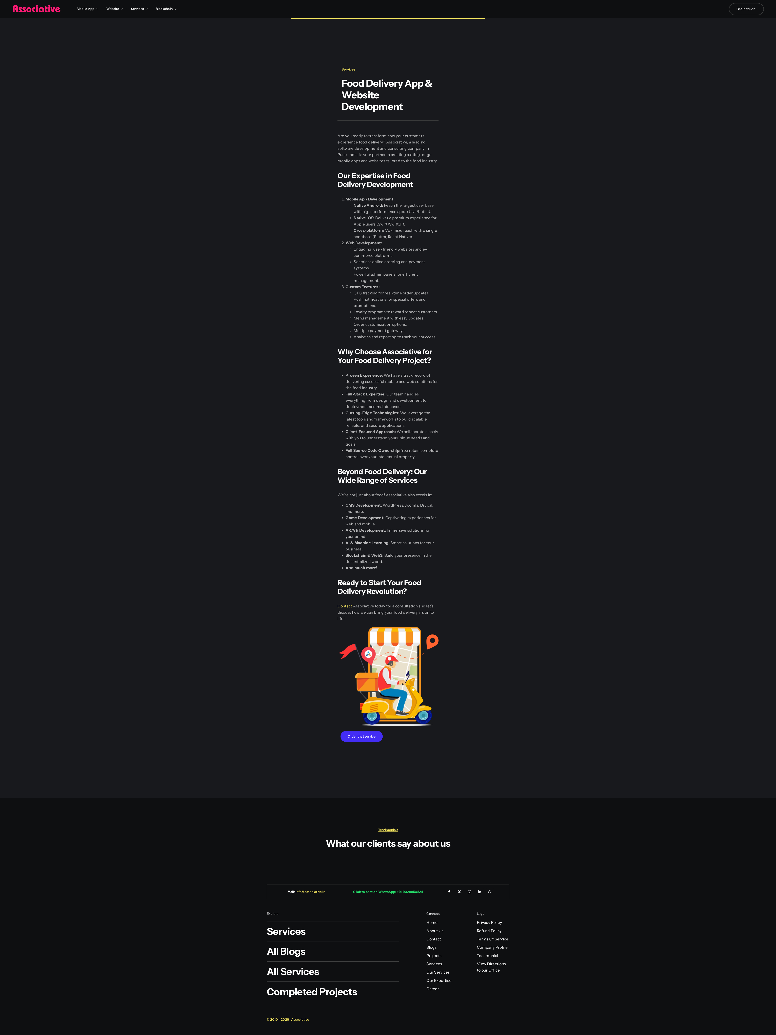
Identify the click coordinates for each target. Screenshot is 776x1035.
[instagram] (470, 891)
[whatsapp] (490, 891)
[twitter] (459, 891)
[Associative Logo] (36, 6)
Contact (344, 606)
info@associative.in (310, 892)
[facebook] (449, 891)
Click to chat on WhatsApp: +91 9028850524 (388, 892)
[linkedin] (480, 891)
